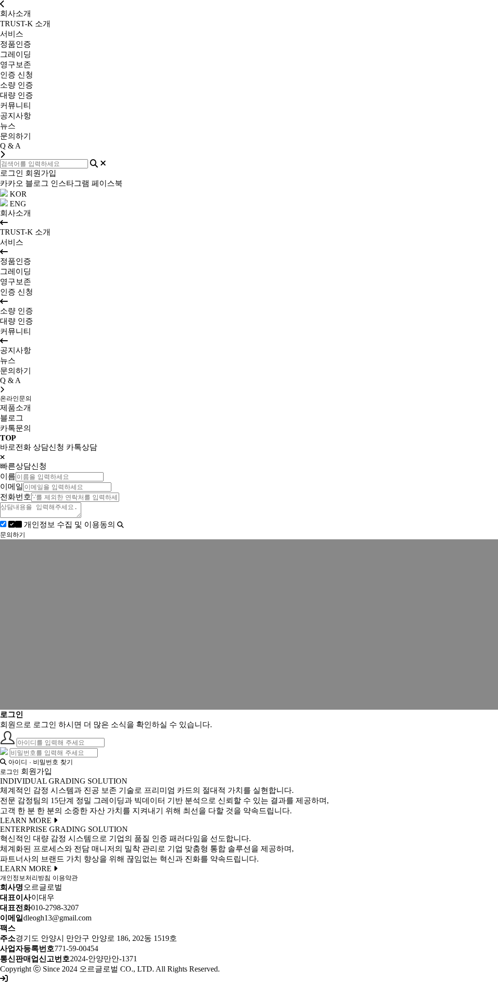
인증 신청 (16, 75)
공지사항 (15, 350)
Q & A (10, 380)
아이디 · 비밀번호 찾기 (39, 762)
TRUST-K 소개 (25, 232)
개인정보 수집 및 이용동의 (69, 524)
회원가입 (40, 173)
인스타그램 (70, 183)
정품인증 (15, 261)
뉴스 (8, 360)
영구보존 (15, 281)
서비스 (11, 34)
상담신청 (48, 447)
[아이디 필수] (7, 742)
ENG (17, 204)
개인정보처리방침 (25, 878)
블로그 (37, 183)
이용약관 (65, 878)
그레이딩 (15, 271)
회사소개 (15, 13)
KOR (17, 194)
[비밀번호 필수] (4, 752)
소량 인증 (16, 311)
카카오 (11, 183)
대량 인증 (16, 321)
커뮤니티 (15, 105)
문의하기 (15, 371)
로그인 (11, 173)
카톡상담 (81, 447)
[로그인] (4, 978)
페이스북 (107, 183)
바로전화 (15, 447)
